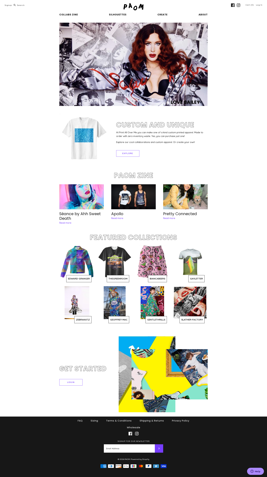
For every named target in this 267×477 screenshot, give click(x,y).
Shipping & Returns (152, 420)
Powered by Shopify (140, 459)
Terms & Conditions (119, 420)
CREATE (162, 14)
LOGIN (71, 382)
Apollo (117, 214)
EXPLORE (127, 153)
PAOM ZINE (133, 175)
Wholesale (133, 427)
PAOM (127, 459)
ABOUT (203, 14)
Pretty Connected (180, 214)
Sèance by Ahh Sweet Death (80, 216)
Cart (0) (250, 5)
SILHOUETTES (118, 14)
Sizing (94, 420)
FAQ (80, 420)
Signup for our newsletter (134, 441)
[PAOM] (133, 4)
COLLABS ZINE (68, 14)
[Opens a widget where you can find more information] (255, 471)
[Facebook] (233, 5)
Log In (259, 5)
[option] (133, 64)
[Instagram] (238, 5)
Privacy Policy (180, 420)
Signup (8, 5)
